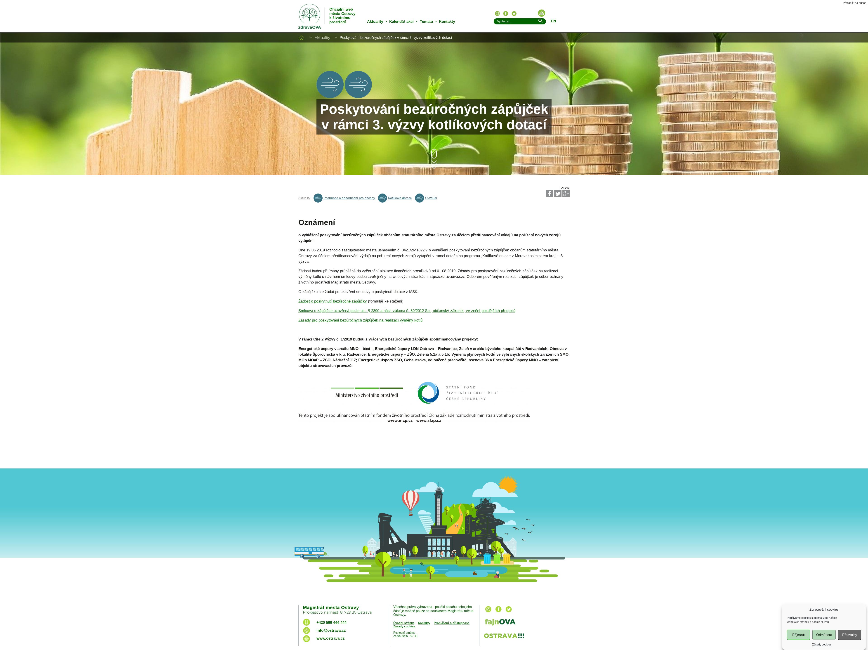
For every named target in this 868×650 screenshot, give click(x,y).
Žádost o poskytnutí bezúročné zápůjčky (332, 301)
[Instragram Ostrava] (497, 13)
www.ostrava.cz (330, 638)
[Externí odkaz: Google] (566, 193)
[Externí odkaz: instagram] (488, 612)
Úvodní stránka (403, 623)
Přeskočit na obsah (854, 3)
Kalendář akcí (401, 21)
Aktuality (375, 21)
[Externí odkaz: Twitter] (557, 193)
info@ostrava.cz (331, 630)
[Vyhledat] (540, 21)
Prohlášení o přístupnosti (451, 623)
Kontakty (447, 21)
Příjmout (798, 635)
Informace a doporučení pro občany (349, 198)
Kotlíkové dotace (400, 198)
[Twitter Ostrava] (514, 13)
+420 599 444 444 (331, 622)
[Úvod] (301, 37)
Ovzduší (431, 198)
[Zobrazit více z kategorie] (330, 97)
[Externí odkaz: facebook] (498, 612)
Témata (426, 21)
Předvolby (849, 635)
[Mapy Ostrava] (541, 13)
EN (553, 21)
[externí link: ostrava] (504, 638)
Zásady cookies (821, 644)
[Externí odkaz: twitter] (508, 612)
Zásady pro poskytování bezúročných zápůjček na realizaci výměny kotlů (360, 320)
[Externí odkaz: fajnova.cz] (525, 623)
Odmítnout (824, 635)
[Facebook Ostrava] (505, 13)
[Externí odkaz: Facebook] (549, 193)
